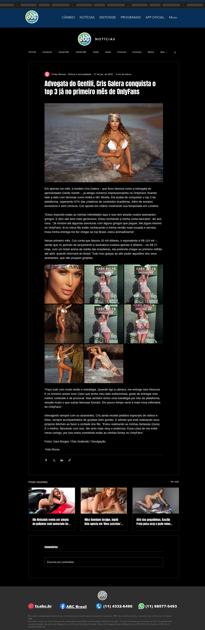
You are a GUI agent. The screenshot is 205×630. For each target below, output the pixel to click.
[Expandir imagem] (64, 284)
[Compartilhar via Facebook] (46, 460)
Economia (121, 52)
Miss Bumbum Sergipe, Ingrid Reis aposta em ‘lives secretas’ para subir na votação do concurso (103, 522)
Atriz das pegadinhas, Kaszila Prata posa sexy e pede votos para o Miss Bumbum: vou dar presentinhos (153, 522)
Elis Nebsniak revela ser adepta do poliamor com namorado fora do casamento (51, 522)
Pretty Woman (52, 449)
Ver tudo (175, 481)
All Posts (32, 52)
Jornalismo (47, 52)
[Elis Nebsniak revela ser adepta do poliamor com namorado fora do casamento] (52, 501)
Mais (162, 52)
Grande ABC (63, 52)
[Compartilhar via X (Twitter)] (53, 460)
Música (151, 52)
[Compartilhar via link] (69, 460)
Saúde (96, 52)
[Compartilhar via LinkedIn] (61, 460)
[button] (174, 52)
